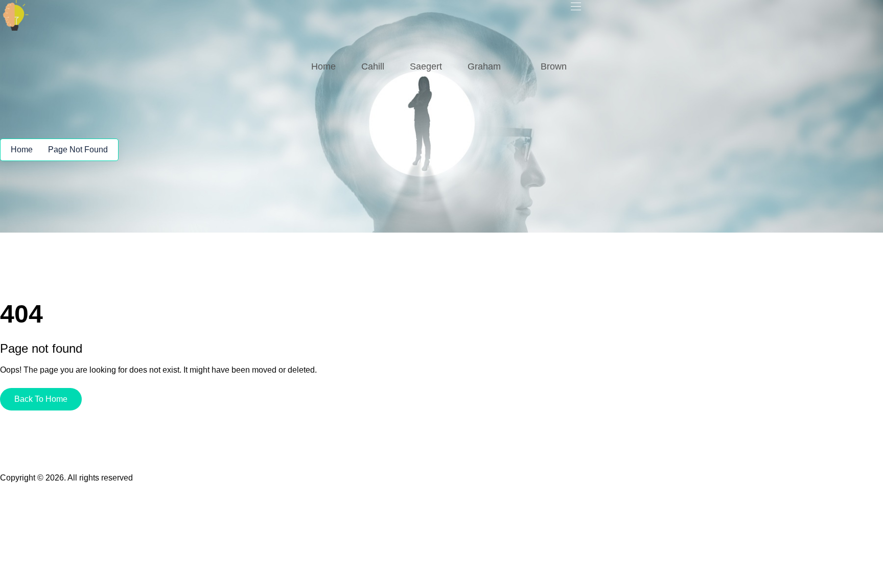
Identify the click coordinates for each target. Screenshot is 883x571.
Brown (554, 66)
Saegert (426, 66)
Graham (484, 66)
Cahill (372, 66)
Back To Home (40, 399)
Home (323, 66)
